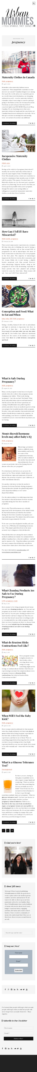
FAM (3, 81)
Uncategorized (7, 769)
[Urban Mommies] (17, 26)
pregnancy (9, 81)
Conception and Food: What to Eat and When (17, 313)
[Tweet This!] (30, 123)
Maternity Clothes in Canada (18, 77)
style (8, 163)
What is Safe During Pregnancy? (13, 380)
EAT (11, 319)
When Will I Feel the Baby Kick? (16, 717)
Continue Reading (9, 123)
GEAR (4, 163)
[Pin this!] (32, 123)
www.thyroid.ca (21, 550)
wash (15, 601)
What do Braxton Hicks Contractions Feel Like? (15, 644)
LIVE (3, 601)
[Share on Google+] (34, 123)
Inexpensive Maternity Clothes (14, 157)
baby (3, 319)
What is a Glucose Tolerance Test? (18, 764)
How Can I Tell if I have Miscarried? (15, 233)
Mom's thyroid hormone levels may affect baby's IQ (16, 435)
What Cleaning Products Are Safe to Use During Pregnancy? (18, 593)
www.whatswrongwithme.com (11, 552)
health (8, 239)
